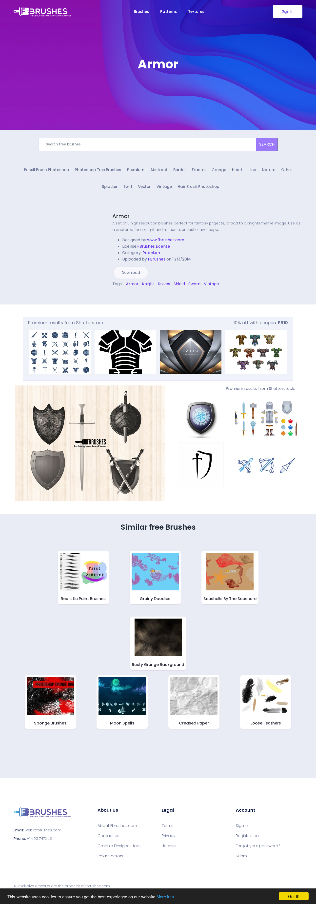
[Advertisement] (158, 86)
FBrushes (156, 259)
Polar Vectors (110, 856)
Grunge (219, 169)
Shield (179, 284)
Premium (135, 169)
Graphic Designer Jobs (119, 846)
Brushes (141, 11)
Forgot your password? (258, 846)
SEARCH (267, 144)
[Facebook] (113, 294)
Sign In (288, 11)
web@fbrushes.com (43, 830)
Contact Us (108, 835)
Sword (194, 284)
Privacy (169, 835)
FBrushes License (153, 246)
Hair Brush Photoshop (198, 186)
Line (252, 169)
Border (179, 169)
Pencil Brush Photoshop (46, 169)
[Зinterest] (120, 294)
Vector (144, 186)
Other (286, 169)
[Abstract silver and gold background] (190, 352)
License (169, 846)
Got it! (293, 896)
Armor (121, 216)
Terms (167, 825)
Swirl (127, 186)
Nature (268, 169)
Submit (242, 856)
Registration (247, 835)
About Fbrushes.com (117, 825)
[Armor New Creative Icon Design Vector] (125, 352)
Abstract (158, 169)
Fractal (199, 169)
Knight (148, 284)
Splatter (110, 186)
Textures (196, 11)
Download (131, 272)
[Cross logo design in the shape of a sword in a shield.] (201, 464)
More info (165, 896)
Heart (237, 169)
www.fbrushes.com (165, 240)
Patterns (168, 11)
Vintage (164, 186)
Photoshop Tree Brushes (98, 169)
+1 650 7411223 (39, 838)
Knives (164, 284)
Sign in (242, 825)
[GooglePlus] (124, 294)
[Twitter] (117, 294)
